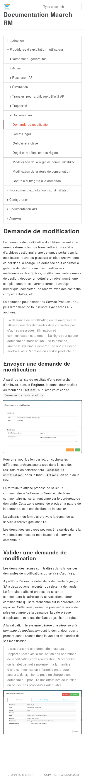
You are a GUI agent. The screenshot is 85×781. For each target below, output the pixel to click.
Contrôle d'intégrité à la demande (36, 181)
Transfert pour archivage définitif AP (37, 96)
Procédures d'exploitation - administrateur (39, 190)
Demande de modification (30, 124)
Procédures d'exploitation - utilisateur (36, 49)
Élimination (19, 87)
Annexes (15, 218)
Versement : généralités (28, 59)
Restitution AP (22, 77)
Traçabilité (19, 105)
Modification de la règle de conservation (41, 171)
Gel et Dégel (21, 134)
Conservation (22, 115)
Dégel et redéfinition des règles (35, 152)
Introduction (15, 40)
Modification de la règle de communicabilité (43, 162)
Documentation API (22, 209)
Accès (16, 68)
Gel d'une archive (25, 143)
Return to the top (19, 774)
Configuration (18, 199)
